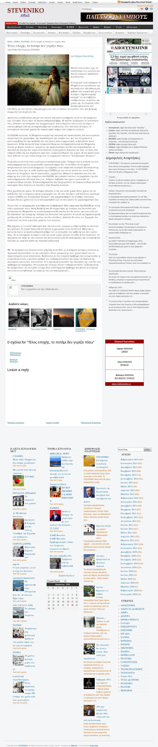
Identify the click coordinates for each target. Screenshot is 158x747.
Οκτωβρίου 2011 (128, 513)
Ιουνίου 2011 (127, 528)
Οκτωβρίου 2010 (128, 559)
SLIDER (70, 27)
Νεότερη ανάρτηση (15, 423)
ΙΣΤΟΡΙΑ (125, 637)
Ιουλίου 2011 (127, 524)
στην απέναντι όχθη (23, 605)
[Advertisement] (62, 435)
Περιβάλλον (90, 32)
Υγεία (119, 27)
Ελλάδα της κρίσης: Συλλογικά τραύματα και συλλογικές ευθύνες (47, 23)
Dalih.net (74, 746)
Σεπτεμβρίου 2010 (129, 563)
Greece (15, 2)
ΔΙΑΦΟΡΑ (125, 615)
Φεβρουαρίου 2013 (129, 459)
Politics (23, 2)
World (68, 2)
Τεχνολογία (39, 32)
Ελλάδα (30, 27)
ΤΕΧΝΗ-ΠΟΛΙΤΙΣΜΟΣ (132, 669)
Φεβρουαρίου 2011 (129, 544)
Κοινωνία (83, 27)
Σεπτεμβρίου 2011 (129, 517)
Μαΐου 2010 (126, 578)
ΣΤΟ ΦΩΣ (29, 476)
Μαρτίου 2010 (127, 586)
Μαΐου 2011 (126, 532)
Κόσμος (107, 27)
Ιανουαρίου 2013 (129, 463)
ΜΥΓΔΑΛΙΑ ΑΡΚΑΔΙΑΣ (24, 493)
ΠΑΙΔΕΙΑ (125, 651)
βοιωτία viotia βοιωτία (60, 555)
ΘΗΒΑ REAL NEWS (59, 453)
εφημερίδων (136, 117)
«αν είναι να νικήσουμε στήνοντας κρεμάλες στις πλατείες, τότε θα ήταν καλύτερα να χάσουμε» (129, 133)
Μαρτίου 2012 (127, 494)
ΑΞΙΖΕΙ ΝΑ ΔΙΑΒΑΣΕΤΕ (132, 608)
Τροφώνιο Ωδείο (58, 484)
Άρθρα (96, 27)
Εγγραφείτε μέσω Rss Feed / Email (136, 2)
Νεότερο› (14, 360)
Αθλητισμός (132, 27)
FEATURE (25, 41)
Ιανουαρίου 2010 (129, 594)
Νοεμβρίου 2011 (128, 509)
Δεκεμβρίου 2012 (129, 467)
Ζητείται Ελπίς (114, 238)
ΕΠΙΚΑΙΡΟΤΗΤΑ (129, 626)
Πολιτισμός (11, 32)
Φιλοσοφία (64, 32)
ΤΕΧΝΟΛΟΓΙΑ (128, 672)
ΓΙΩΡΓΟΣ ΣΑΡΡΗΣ (22, 543)
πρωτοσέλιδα (124, 117)
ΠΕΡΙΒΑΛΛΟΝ (128, 654)
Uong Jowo (93, 746)
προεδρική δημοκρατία (24, 577)
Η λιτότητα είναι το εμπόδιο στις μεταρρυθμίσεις (128, 301)
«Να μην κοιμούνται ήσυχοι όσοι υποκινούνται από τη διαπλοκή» (97, 713)
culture (95, 2)
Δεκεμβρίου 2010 (129, 551)
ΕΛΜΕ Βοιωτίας (58, 535)
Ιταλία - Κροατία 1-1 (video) (102, 590)
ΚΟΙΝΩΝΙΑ (126, 640)
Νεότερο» (14, 362)
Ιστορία (52, 32)
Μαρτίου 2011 (127, 540)
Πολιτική (42, 27)
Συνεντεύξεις (105, 32)
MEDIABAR (126, 690)
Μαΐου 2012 (126, 486)
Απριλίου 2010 (128, 582)
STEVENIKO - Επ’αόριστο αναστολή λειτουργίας (129, 163)
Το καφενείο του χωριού (30, 500)
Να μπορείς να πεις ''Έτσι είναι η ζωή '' (124, 224)
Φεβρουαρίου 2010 (129, 590)
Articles (60, 2)
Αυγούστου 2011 (129, 521)
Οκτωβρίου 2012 (128, 474)
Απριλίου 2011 (128, 536)
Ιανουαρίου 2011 (129, 548)
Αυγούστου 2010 (129, 567)
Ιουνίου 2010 (127, 575)
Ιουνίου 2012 (127, 482)
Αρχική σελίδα (52, 423)
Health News (77, 2)
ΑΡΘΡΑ (17, 41)
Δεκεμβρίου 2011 (129, 505)
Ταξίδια (76, 32)
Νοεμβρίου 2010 (128, 555)
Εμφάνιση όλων (67, 575)
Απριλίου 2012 (128, 490)
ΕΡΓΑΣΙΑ (125, 633)
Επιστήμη (25, 32)
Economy (32, 2)
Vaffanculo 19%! (115, 287)
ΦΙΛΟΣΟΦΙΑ (127, 683)
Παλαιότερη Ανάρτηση (91, 423)
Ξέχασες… (113, 177)
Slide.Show (42, 2)
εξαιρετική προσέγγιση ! (129, 153)
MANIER (17, 625)
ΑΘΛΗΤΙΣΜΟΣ (128, 605)
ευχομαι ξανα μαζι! (128, 144)
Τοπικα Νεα (126, 676)
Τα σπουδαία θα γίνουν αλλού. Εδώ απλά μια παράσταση (96, 651)
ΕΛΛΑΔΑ (125, 623)
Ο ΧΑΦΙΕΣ (18, 456)
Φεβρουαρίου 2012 (129, 497)
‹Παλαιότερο (15, 355)
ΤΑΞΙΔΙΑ (125, 665)
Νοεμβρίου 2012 (128, 470)
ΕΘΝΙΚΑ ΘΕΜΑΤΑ (130, 619)
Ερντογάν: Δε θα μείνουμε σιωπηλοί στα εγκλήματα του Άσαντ (97, 495)
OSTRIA (17, 652)
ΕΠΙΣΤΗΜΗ (126, 630)
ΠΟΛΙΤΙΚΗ (126, 658)
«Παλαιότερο (15, 353)
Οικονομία (57, 27)
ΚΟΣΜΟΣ (125, 644)
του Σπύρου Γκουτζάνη (82, 56)
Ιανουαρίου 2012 (129, 501)
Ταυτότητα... (114, 254)
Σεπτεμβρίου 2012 (129, 478)
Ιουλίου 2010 (127, 571)
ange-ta (16, 564)
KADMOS (54, 507)
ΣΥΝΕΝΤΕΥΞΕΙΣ (129, 662)
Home (8, 2)
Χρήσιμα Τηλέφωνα (137, 32)
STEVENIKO (23, 746)
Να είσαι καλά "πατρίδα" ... (135, 128)
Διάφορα (119, 32)
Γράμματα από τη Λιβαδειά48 (67, 562)
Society (52, 2)
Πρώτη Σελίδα (14, 27)
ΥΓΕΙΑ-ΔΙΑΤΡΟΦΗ (130, 679)
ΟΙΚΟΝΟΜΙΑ (127, 647)
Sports (87, 2)
